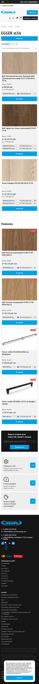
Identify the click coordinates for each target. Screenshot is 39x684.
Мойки (3, 622)
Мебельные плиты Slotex (9, 619)
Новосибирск (33, 2)
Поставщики (5, 571)
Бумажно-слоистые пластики (11, 605)
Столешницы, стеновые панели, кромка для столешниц (15, 613)
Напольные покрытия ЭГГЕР (10, 607)
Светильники (5, 624)
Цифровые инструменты (9, 595)
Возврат (4, 583)
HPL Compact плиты (7, 617)
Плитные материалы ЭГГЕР (10, 597)
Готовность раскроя (30, 18)
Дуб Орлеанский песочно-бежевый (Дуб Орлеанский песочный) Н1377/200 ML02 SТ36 (18, 78)
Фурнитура (4, 627)
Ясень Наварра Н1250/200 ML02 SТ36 (17, 183)
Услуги (3, 566)
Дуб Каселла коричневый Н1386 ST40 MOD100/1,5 (17, 254)
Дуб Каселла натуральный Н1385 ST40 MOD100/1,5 (17, 303)
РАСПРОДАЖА (5, 644)
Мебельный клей (6, 639)
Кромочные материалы (9, 610)
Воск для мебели (6, 641)
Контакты (4, 578)
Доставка (4, 586)
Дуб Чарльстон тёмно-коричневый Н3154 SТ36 (19, 129)
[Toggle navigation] (2, 1)
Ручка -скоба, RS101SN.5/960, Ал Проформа (15, 353)
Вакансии (4, 576)
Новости (4, 573)
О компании (5, 563)
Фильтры (19, 38)
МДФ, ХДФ (4, 602)
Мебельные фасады (7, 634)
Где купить (5, 568)
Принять (19, 678)
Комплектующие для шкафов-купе (13, 631)
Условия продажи (7, 581)
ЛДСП (3, 600)
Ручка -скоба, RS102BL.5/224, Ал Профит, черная (19, 402)
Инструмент (5, 636)
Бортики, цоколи (7, 629)
